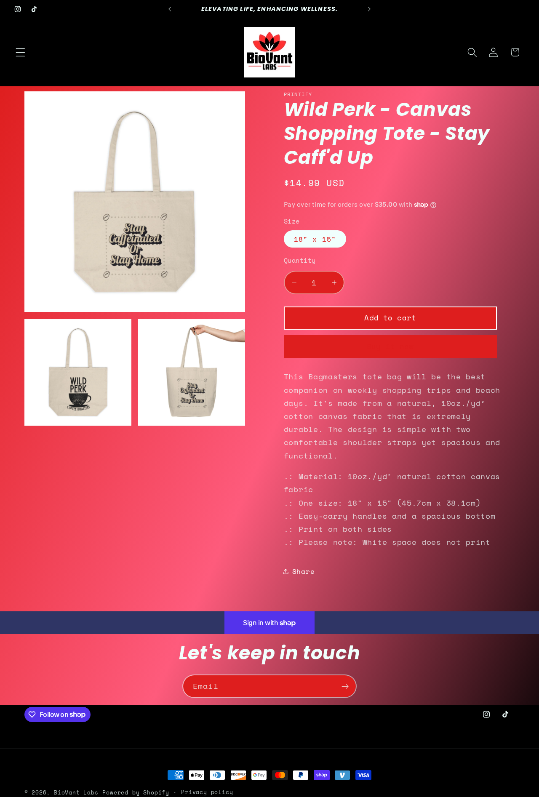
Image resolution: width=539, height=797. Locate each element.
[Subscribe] (345, 686)
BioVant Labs (76, 793)
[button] (20, 52)
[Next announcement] (369, 9)
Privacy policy (207, 792)
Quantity (300, 260)
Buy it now (390, 346)
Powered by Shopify (135, 793)
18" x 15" (315, 239)
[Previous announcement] (169, 9)
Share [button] (303, 571)
